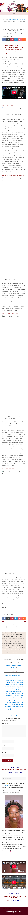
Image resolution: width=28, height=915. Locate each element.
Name (4, 739)
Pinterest (19, 665)
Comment (5, 723)
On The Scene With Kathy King (18, 908)
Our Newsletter (15, 900)
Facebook (14, 665)
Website (4, 752)
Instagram (8, 665)
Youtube (22, 769)
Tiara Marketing (6, 785)
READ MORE (14, 857)
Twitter (13, 667)
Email (4, 746)
